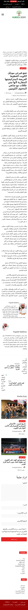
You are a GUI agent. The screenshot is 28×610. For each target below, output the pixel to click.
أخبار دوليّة (22, 562)
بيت (24, 558)
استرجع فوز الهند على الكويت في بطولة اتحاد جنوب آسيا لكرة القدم (14, 462)
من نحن (7, 6)
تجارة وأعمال (21, 564)
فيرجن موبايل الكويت (21, 99)
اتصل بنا (17, 4)
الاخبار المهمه (23, 68)
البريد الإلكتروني (22, 513)
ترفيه (23, 571)
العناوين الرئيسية (20, 560)
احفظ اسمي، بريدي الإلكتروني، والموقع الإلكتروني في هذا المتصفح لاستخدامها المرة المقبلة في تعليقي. (14, 531)
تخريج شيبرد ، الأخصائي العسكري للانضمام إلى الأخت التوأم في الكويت (15, 426)
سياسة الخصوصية (16, 6)
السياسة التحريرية (7, 4)
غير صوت (17, 123)
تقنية (23, 568)
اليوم (25, 298)
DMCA (23, 4)
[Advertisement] (14, 36)
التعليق (24, 483)
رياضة (23, 569)
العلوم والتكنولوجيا (20, 566)
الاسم (25, 505)
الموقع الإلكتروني (22, 521)
